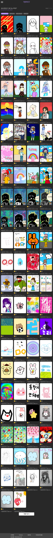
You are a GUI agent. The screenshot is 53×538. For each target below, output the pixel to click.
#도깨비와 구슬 (26, 13)
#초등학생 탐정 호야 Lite (5, 13)
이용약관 (29, 534)
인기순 (51, 8)
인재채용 (12, 534)
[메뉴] (2, 2)
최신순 (47, 8)
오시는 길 (20, 534)
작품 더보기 (26, 513)
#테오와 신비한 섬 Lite (19, 13)
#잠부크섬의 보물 (12, 13)
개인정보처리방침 (39, 534)
